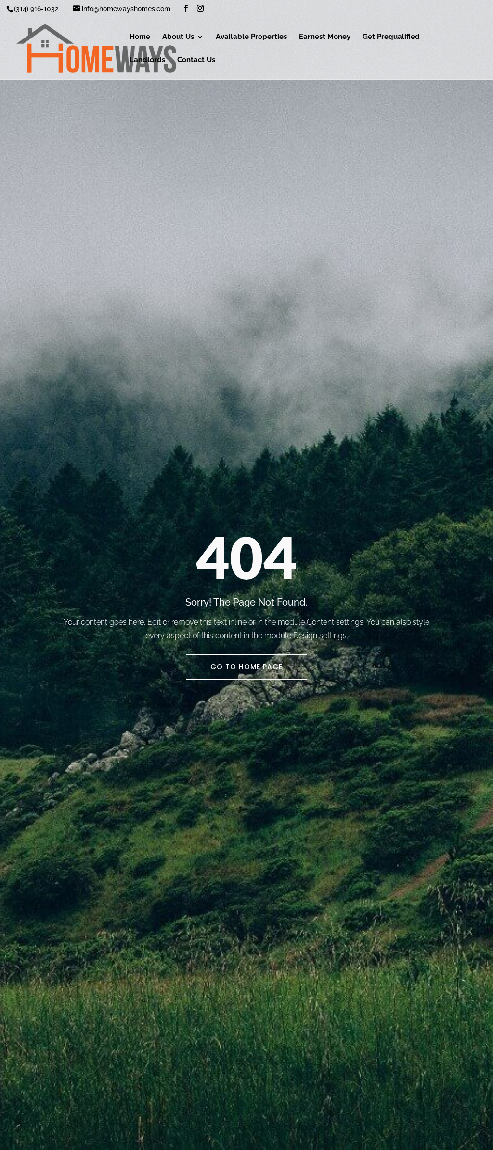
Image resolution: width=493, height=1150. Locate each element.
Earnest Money (324, 37)
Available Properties (251, 37)
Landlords (147, 60)
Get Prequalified (391, 37)
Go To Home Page (246, 666)
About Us (178, 37)
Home (140, 37)
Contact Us (196, 60)
